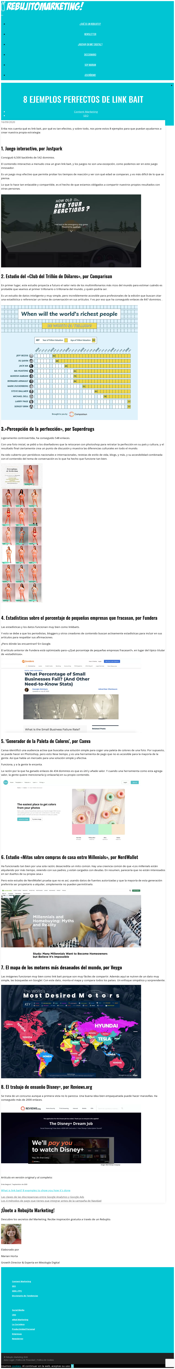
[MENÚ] (2, 15)
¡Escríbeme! (90, 75)
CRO (14, 1315)
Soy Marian (90, 65)
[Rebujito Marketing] (42, 10)
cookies (16, 1366)
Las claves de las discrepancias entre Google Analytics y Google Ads (42, 1197)
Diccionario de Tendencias (25, 1295)
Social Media (18, 1310)
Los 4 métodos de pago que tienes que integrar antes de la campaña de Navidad (51, 1201)
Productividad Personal (23, 1329)
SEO (85, 115)
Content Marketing (86, 111)
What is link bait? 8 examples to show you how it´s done (35, 1190)
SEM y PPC (17, 1291)
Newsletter (90, 34)
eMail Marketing (20, 1319)
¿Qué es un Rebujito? (90, 24)
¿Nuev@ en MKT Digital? (90, 44)
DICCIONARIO (90, 54)
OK (72, 1366)
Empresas (17, 1334)
